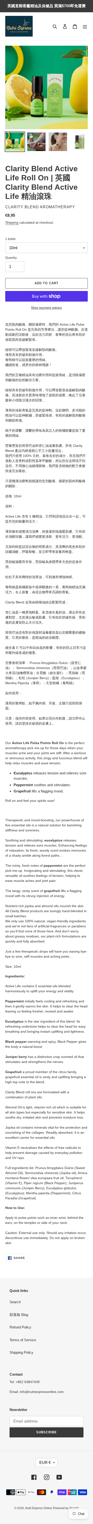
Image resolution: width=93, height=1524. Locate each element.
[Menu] (85, 26)
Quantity (11, 257)
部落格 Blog (19, 1315)
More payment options (46, 308)
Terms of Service (23, 1340)
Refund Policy (20, 1327)
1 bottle (10, 239)
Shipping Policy (21, 1352)
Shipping (11, 222)
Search (15, 1302)
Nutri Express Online (38, 1508)
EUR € (45, 1463)
